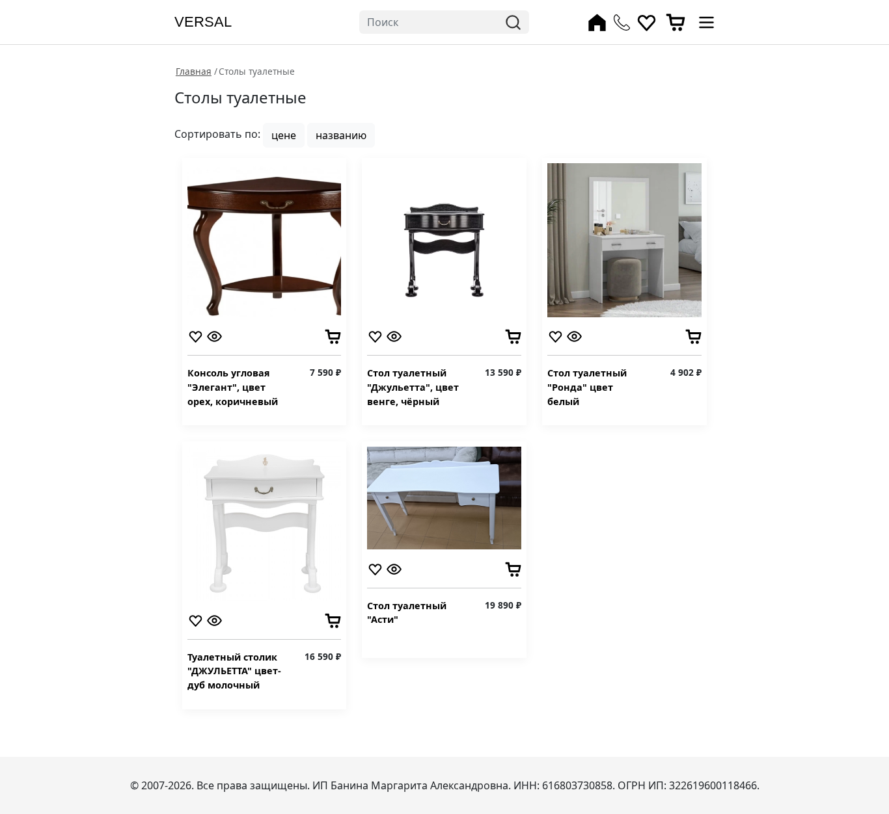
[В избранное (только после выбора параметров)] (195, 335)
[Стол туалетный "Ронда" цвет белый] (624, 239)
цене (283, 135)
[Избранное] (646, 22)
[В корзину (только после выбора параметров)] (333, 335)
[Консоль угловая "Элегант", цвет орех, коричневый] (264, 239)
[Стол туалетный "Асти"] (444, 497)
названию (341, 135)
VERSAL (203, 22)
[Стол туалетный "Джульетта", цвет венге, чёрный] (444, 239)
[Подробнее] (214, 335)
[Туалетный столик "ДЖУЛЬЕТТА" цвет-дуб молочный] (264, 523)
